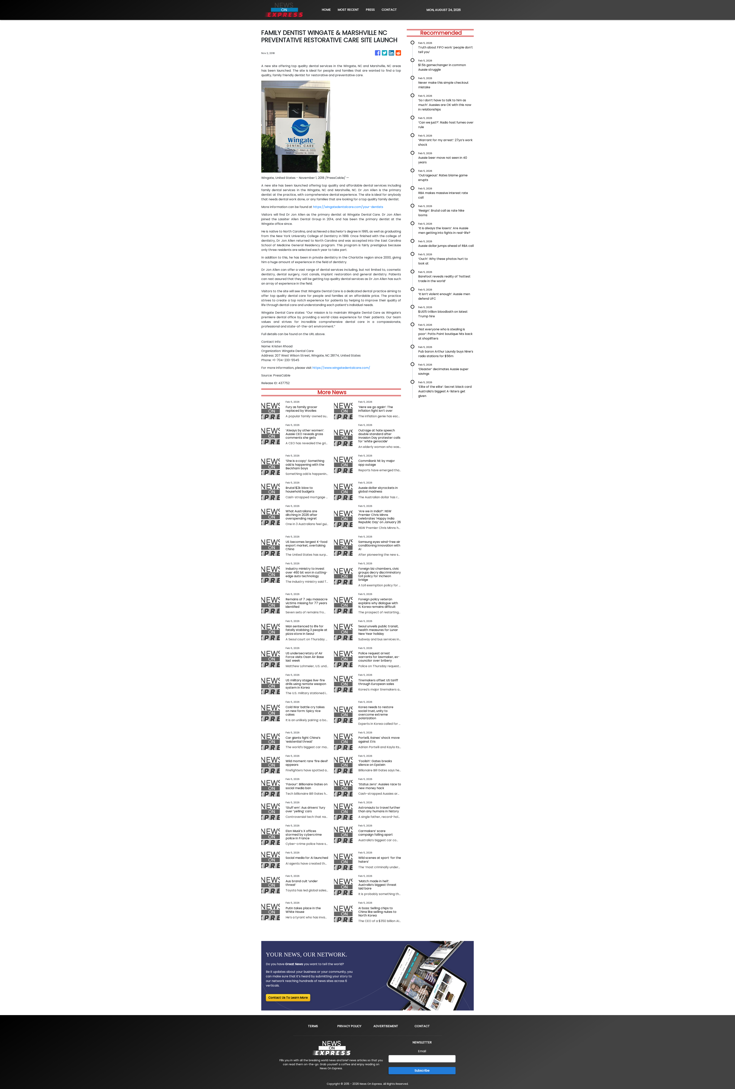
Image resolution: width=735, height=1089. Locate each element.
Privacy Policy (349, 1026)
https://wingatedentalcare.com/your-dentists (348, 207)
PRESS (370, 9)
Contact (422, 1026)
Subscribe (422, 1070)
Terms (313, 1026)
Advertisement (385, 1026)
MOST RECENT (348, 9)
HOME (326, 9)
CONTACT (389, 9)
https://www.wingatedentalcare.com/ (341, 368)
